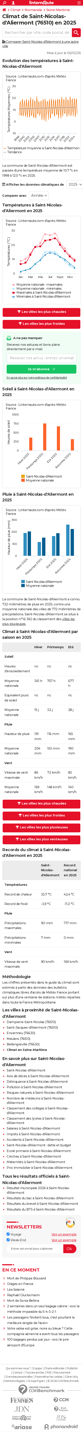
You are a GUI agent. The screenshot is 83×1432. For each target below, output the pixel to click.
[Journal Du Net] (22, 1409)
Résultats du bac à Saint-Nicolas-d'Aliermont (40, 1198)
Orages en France (20, 1284)
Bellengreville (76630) (23, 1044)
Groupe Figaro (36, 1381)
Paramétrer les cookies (48, 1376)
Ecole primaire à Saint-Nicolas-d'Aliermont (39, 1151)
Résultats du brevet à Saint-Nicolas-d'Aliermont (42, 1204)
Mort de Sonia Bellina (23, 1301)
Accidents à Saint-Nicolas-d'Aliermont (35, 1140)
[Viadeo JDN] (61, 1418)
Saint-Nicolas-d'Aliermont (26, 1070)
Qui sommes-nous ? (18, 1368)
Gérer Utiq (71, 1376)
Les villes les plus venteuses (44, 839)
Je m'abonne (39, 369)
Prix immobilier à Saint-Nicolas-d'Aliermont (39, 1168)
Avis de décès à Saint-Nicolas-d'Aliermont (38, 1076)
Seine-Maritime (58, 10)
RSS (48, 1372)
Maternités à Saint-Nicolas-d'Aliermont (36, 1162)
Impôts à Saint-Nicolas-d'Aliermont (33, 1134)
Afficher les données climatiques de (34, 185)
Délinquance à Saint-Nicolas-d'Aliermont (37, 1082)
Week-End (18, 1240)
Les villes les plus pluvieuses (44, 827)
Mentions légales (14, 1381)
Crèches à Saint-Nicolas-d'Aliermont (34, 1156)
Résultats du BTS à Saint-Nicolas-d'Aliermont (40, 1209)
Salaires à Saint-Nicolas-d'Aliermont (33, 1128)
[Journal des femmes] (22, 1400)
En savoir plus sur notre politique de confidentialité (37, 377)
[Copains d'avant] (22, 1418)
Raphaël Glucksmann (23, 1295)
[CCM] (61, 1400)
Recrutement (62, 1372)
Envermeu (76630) (21, 1033)
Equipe (37, 1368)
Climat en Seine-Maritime (27, 1050)
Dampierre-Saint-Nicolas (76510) (31, 1022)
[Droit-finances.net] (61, 1409)
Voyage (15, 1234)
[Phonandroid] (61, 1427)
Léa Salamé (16, 1290)
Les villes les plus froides (44, 324)
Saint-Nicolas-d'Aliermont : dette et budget (39, 1145)
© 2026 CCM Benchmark (63, 1381)
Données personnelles (19, 1376)
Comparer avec (14, 196)
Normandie (33, 10)
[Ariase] (22, 1426)
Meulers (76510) (18, 1039)
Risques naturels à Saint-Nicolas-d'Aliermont (40, 1093)
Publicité (72, 1368)
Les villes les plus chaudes (44, 312)
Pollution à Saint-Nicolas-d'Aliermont (34, 1087)
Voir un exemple (64, 1234)
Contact (18, 1372)
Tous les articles (34, 1372)
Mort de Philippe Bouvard (26, 1278)
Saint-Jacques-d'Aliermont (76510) (32, 1028)
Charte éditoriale (54, 1368)
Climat (15, 10)
